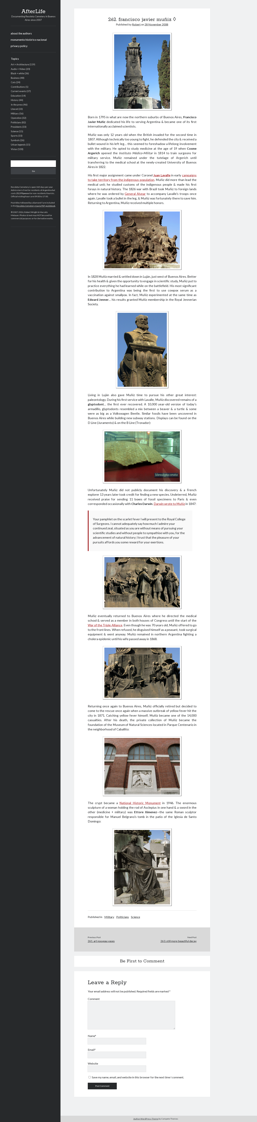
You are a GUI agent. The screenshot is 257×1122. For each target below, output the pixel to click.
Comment (94, 998)
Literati (14, 109)
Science (14, 131)
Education (16, 95)
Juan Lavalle (161, 175)
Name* (92, 1035)
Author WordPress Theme (145, 1118)
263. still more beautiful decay (178, 941)
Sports (14, 135)
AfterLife (33, 11)
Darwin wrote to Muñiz (169, 504)
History (14, 100)
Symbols (15, 140)
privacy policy (19, 46)
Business (15, 77)
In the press (17, 104)
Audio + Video (18, 69)
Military (15, 113)
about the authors (21, 33)
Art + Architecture (20, 64)
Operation (16, 117)
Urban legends (18, 144)
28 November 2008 (156, 24)
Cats (13, 82)
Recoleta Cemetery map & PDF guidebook (35, 206)
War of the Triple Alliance (105, 625)
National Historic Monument (140, 803)
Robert (136, 24)
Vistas (14, 149)
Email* (92, 1049)
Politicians (16, 122)
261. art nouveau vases (101, 941)
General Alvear (135, 194)
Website (93, 1063)
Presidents (16, 126)
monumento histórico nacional (29, 39)
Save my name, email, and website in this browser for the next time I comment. (138, 1077)
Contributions (18, 86)
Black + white (17, 73)
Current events (18, 91)
